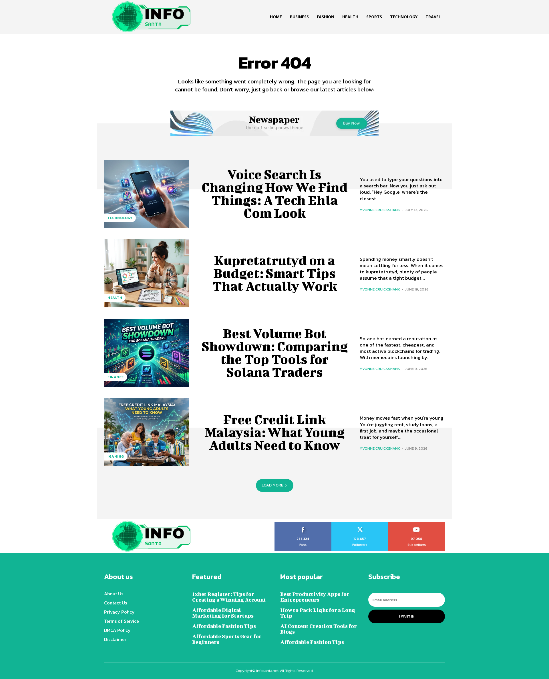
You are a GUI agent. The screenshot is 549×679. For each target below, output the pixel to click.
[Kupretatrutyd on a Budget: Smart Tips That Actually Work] (146, 273)
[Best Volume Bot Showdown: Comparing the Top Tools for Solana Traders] (146, 353)
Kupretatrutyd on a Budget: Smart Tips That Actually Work (274, 273)
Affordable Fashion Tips (224, 626)
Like (303, 524)
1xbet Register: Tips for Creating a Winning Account (229, 597)
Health (115, 297)
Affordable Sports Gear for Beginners (227, 639)
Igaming (116, 456)
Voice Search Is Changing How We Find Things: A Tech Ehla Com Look (275, 193)
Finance (116, 377)
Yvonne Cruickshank (380, 210)
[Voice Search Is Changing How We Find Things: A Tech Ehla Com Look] (146, 194)
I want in (406, 616)
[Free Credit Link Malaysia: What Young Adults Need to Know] (146, 432)
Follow (360, 524)
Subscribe (417, 524)
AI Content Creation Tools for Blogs (318, 629)
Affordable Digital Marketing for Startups (223, 613)
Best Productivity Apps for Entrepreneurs (314, 597)
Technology (120, 218)
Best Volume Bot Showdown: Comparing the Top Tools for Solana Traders (275, 352)
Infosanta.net (267, 670)
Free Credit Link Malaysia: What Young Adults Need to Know (275, 432)
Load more (272, 485)
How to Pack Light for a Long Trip (317, 613)
